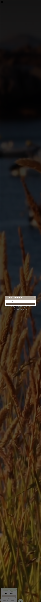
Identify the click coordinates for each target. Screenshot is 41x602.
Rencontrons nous (20, 303)
